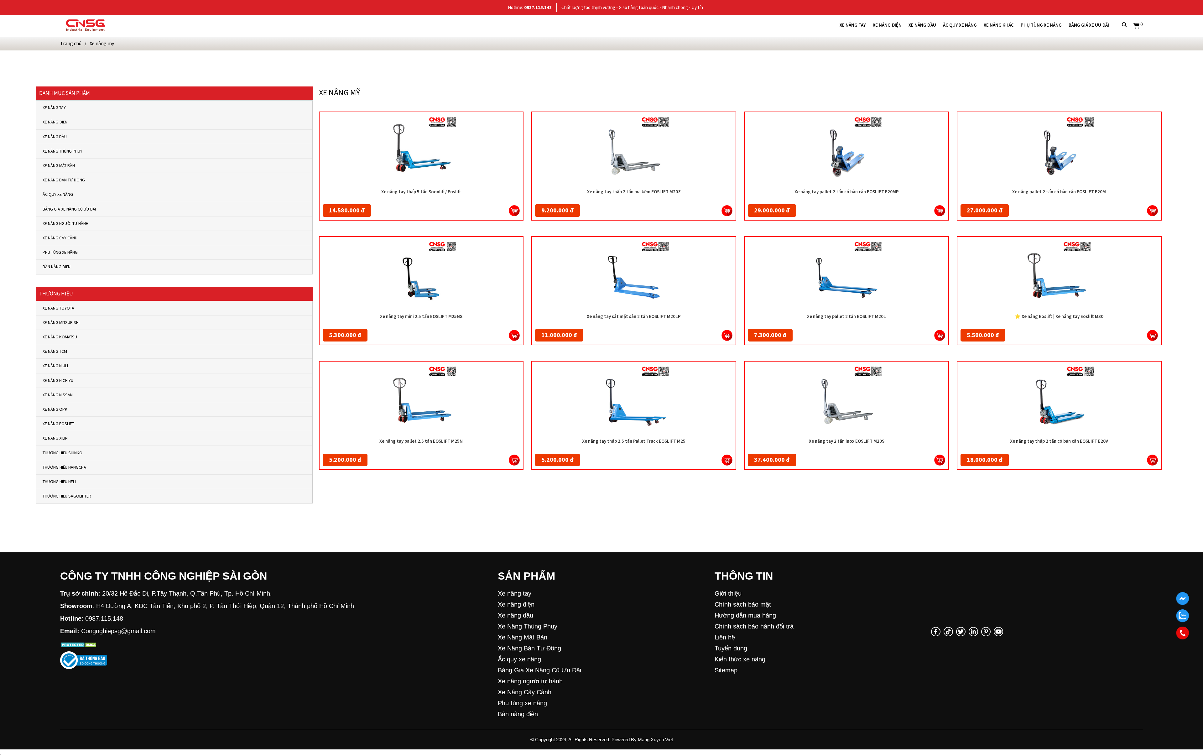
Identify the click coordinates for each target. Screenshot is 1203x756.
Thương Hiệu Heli (59, 482)
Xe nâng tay (853, 25)
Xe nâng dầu (922, 25)
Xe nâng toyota (58, 308)
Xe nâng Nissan (58, 395)
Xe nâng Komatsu (60, 337)
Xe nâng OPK (55, 409)
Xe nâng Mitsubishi (61, 323)
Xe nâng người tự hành (65, 224)
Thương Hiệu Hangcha (64, 467)
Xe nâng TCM (55, 351)
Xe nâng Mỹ (102, 43)
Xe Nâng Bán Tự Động (64, 180)
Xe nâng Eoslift (58, 424)
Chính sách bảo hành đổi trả (754, 626)
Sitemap (726, 670)
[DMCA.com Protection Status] (79, 643)
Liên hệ (725, 637)
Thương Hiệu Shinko (62, 453)
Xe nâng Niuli (55, 366)
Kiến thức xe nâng (740, 659)
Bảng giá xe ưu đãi (1089, 25)
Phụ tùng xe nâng (1041, 25)
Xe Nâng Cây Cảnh (60, 238)
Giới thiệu (728, 593)
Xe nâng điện (887, 25)
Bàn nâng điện (56, 267)
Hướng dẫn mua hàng (745, 615)
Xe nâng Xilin (55, 438)
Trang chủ (70, 43)
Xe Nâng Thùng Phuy (62, 151)
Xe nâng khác (999, 25)
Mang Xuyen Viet (655, 739)
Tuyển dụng (731, 648)
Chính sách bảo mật (743, 604)
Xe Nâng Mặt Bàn (59, 166)
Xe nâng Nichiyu (58, 380)
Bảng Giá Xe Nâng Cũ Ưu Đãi (69, 209)
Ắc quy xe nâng (960, 25)
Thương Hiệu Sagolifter (67, 496)
